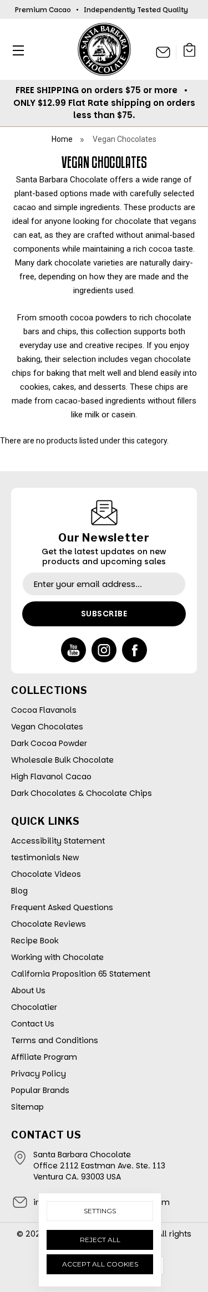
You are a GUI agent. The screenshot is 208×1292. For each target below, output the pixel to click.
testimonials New (45, 857)
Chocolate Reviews (48, 924)
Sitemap (27, 1106)
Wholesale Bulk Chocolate (62, 759)
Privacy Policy (38, 1073)
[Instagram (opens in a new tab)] (104, 649)
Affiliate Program (44, 1057)
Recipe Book (34, 940)
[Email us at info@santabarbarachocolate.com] (163, 52)
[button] (15, 50)
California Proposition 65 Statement (80, 973)
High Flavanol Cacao (51, 776)
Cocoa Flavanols (44, 710)
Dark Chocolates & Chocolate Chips (81, 793)
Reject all (100, 1239)
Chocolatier (34, 1007)
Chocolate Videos (46, 874)
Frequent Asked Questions (62, 907)
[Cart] (190, 51)
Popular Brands (40, 1090)
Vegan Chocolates (47, 726)
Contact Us (32, 1023)
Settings (100, 1211)
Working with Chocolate (57, 957)
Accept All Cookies (100, 1264)
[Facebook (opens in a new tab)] (134, 649)
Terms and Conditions (54, 1040)
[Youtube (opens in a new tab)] (73, 649)
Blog (19, 890)
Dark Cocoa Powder (49, 743)
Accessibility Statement (58, 840)
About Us (28, 990)
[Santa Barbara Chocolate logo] (104, 49)
